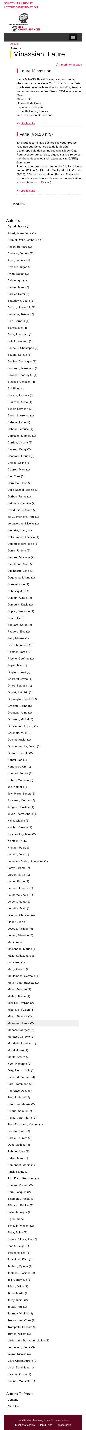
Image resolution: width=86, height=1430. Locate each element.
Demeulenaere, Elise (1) (23, 543)
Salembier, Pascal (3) (21, 1198)
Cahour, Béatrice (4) (20, 429)
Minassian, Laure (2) (21, 1023)
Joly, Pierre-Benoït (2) (21, 793)
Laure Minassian (35, 71)
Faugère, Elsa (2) (19, 631)
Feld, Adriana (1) (18, 638)
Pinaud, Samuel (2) (20, 1110)
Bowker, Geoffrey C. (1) (22, 375)
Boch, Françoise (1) (20, 334)
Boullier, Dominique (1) (22, 361)
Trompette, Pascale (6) (22, 1327)
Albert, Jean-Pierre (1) (22, 233)
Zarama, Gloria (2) (19, 1374)
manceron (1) (16, 962)
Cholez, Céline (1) (19, 462)
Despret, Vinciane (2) (21, 557)
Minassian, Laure (39, 54)
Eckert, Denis (16, 618)
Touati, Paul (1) (17, 1306)
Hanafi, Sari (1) (17, 759)
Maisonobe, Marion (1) (22, 948)
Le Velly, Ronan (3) (20, 901)
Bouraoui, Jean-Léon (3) (23, 368)
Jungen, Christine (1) (21, 807)
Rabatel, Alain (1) (18, 1151)
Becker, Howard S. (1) (21, 307)
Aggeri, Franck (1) (19, 226)
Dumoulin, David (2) (20, 604)
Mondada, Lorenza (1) (22, 1043)
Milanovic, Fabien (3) (21, 1009)
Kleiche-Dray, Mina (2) (22, 834)
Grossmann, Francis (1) (23, 726)
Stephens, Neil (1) (19, 1252)
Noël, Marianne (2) (19, 1063)
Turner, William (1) (19, 1333)
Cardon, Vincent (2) (20, 442)
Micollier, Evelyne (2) (21, 1002)
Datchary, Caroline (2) (21, 503)
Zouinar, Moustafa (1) (21, 1381)
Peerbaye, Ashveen (20, 1090)
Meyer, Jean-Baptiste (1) (23, 982)
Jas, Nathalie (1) (18, 786)
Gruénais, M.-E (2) (19, 732)
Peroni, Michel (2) (19, 1097)
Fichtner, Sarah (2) (19, 651)
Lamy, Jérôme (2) (19, 867)
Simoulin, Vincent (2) (21, 1225)
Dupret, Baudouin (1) (21, 611)
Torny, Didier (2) (18, 1300)
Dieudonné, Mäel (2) (21, 564)
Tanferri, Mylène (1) (20, 1266)
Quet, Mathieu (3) (19, 1144)
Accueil (14, 43)
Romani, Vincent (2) (20, 1185)
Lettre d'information (21, 7)
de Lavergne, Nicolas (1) (23, 523)
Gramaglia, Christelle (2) (23, 699)
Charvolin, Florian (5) (21, 456)
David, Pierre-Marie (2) (22, 510)
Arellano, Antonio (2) (20, 253)
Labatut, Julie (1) (18, 854)
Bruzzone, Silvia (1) (20, 402)
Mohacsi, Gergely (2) (21, 1036)
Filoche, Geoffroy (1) (21, 658)
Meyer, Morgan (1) (19, 989)
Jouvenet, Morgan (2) (21, 800)
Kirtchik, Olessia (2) (20, 827)
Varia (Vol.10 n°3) (36, 134)
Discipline (14, 1406)
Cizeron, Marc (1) (19, 469)
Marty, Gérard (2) (19, 969)
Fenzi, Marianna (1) (20, 645)
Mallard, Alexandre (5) (22, 955)
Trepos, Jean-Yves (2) (22, 1320)
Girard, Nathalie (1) (20, 685)
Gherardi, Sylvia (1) (20, 678)
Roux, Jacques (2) (19, 1191)
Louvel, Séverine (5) (20, 935)
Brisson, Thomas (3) (20, 395)
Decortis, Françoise (20, 530)
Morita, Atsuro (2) (19, 1056)
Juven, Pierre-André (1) (22, 813)
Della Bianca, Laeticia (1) (23, 537)
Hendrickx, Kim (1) (19, 766)
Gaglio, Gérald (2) (19, 672)
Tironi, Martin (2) (18, 1293)
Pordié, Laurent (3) (20, 1137)
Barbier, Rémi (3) (18, 293)
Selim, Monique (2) (20, 1212)
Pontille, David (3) (19, 1131)
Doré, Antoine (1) (18, 584)
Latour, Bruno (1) (18, 881)
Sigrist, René (16, 1218)
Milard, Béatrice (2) (20, 1016)
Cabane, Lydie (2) (19, 422)
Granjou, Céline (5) (20, 705)
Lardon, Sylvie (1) (19, 874)
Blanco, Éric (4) (17, 327)
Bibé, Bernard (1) (18, 320)
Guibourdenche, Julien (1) (24, 746)
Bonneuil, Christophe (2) (23, 348)
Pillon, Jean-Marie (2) (21, 1104)
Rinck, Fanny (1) (18, 1171)
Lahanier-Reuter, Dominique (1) (28, 861)
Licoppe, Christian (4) (21, 915)
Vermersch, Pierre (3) (21, 1347)
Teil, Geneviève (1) (19, 1279)
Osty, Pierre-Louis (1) (21, 1070)
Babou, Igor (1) (17, 280)
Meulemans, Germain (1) (23, 975)
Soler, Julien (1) (17, 1232)
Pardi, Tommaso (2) (20, 1083)
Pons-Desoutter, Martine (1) (25, 1124)
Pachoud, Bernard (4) (21, 1077)
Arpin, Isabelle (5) (19, 260)
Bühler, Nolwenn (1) (20, 408)
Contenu (13, 1399)
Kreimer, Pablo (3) (19, 847)
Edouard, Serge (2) (20, 624)
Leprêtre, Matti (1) (19, 908)
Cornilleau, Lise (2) (20, 483)
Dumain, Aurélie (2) (20, 597)
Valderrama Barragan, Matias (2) (28, 1340)
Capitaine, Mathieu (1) (22, 435)
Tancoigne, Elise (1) (20, 1259)
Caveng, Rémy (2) (19, 449)
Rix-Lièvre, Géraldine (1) (23, 1178)
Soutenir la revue (18, 3)
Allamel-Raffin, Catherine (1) (26, 239)
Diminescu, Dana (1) (21, 570)
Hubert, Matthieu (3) (20, 780)
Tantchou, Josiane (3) (21, 1273)
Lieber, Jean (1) (18, 921)
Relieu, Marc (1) (18, 1158)
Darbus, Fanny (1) (19, 496)
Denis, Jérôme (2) (19, 550)
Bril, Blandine (16, 388)
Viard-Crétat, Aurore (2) (22, 1360)
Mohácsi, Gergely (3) (21, 1029)
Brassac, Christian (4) (21, 381)
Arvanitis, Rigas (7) (20, 266)
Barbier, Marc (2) (18, 287)
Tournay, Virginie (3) (20, 1313)
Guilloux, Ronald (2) (20, 753)
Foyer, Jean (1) (17, 665)
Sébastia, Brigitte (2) (20, 1205)
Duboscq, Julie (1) (19, 591)
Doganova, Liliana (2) (21, 577)
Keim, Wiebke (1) (18, 820)
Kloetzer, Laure (17, 840)
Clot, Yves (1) (16, 476)
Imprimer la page (71, 64)
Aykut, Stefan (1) (18, 273)
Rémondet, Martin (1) (21, 1164)
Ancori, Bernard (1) (20, 246)
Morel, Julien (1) (18, 1050)
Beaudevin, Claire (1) (21, 300)
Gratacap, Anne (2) (20, 712)
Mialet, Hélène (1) (19, 996)
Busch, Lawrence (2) (21, 415)
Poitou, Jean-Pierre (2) (22, 1117)
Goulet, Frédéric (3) (20, 692)
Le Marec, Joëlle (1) (20, 894)
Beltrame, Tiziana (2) (21, 314)
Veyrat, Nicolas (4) (19, 1354)
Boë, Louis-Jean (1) (20, 341)
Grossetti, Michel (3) (20, 719)
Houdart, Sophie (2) (20, 773)
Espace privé (63, 1425)
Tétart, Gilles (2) (18, 1286)
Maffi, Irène (15, 942)
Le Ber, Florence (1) (20, 888)
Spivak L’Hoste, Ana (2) (22, 1239)
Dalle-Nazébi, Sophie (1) (23, 489)
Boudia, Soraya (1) (19, 354)
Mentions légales (25, 1425)
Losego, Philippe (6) (20, 928)
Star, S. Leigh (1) (18, 1246)
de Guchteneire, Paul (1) (23, 516)
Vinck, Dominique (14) (22, 1367)
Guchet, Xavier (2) (19, 739)
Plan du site (45, 1425)
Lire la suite (28, 123)
